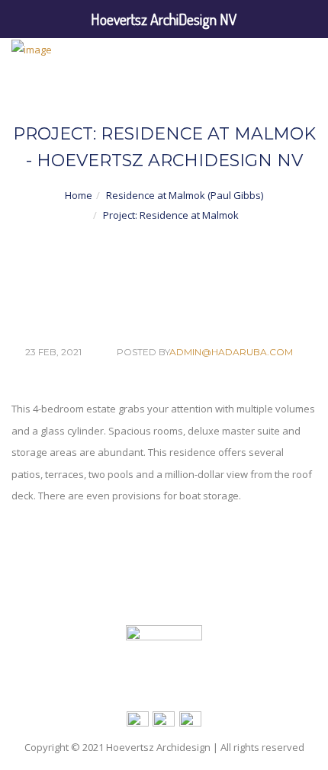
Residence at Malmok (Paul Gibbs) (184, 195)
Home (78, 195)
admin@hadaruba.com (231, 352)
